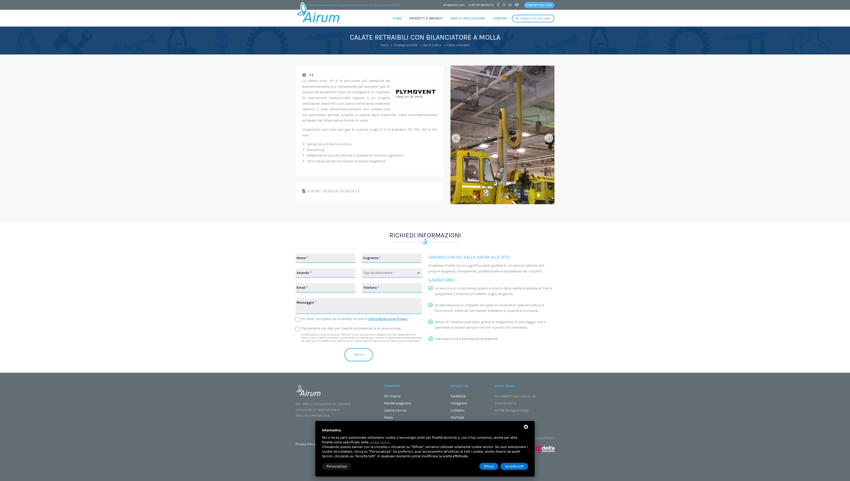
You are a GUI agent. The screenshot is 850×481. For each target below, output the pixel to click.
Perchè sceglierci (397, 403)
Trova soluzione (535, 18)
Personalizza (336, 466)
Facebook (458, 396)
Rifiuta (489, 466)
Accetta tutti (514, 466)
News (388, 417)
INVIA (358, 355)
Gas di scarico (432, 45)
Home (397, 18)
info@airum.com (454, 5)
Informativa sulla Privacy (388, 319)
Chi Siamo (392, 396)
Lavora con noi (395, 410)
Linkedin (457, 410)
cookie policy (379, 442)
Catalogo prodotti (405, 45)
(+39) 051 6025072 (481, 5)
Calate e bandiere (458, 45)
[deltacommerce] (544, 448)
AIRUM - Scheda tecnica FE (333, 191)
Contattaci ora (539, 5)
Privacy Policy (305, 444)
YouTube (457, 417)
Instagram (458, 403)
